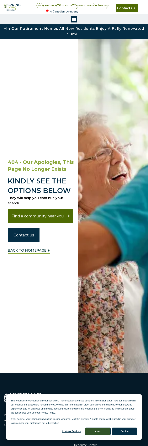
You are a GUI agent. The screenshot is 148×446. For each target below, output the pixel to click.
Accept (98, 431)
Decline (124, 431)
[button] (74, 19)
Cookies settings (71, 431)
